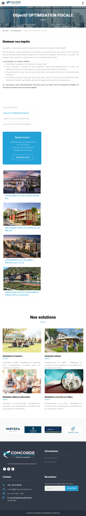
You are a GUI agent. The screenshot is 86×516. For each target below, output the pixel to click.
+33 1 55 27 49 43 (14, 485)
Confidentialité (50, 462)
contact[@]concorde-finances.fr (19, 489)
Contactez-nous (23, 157)
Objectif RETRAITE (10, 108)
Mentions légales (51, 458)
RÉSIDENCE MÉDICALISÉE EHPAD (16, 397)
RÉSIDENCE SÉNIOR (53, 356)
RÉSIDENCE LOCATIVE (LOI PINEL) (59, 397)
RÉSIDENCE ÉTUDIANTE (12, 356)
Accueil (5, 31)
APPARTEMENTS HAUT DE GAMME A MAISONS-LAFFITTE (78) (19, 261)
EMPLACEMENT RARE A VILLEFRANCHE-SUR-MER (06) (22, 229)
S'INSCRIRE (71, 488)
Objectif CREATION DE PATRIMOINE (17, 124)
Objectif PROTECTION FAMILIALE (16, 119)
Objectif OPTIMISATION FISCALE (16, 113)
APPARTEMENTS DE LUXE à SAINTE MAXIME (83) (22, 197)
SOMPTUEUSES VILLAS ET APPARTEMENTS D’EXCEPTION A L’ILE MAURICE (22, 293)
